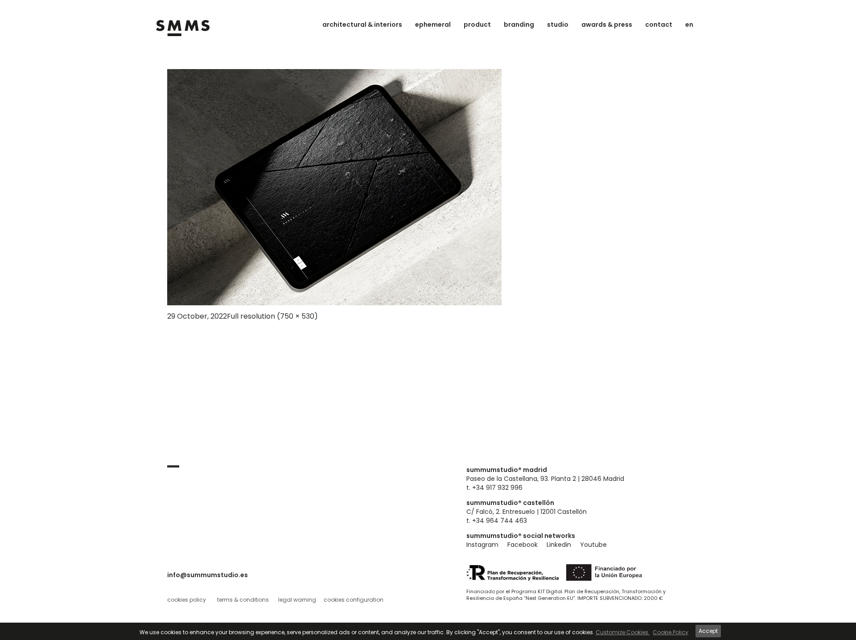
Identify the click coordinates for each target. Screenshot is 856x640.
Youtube (593, 544)
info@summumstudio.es (207, 574)
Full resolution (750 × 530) (272, 316)
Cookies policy (186, 599)
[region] (428, 631)
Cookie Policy (670, 632)
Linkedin (559, 544)
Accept (708, 631)
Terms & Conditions (243, 599)
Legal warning (297, 599)
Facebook (522, 544)
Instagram (482, 544)
